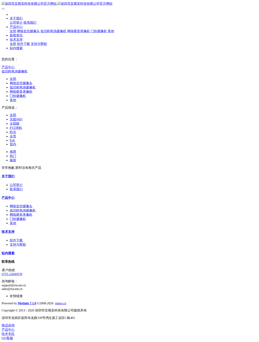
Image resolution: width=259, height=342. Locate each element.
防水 (13, 132)
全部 (13, 31)
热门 (13, 156)
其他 (13, 100)
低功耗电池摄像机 (15, 71)
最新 (13, 160)
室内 (13, 144)
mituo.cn (60, 303)
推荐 (13, 151)
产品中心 (8, 67)
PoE (12, 140)
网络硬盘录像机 (21, 91)
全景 (13, 136)
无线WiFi (16, 119)
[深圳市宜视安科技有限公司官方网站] (129, 4)
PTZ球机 (16, 128)
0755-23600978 (12, 274)
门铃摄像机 (18, 96)
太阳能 (14, 123)
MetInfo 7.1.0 (27, 303)
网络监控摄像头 (21, 83)
